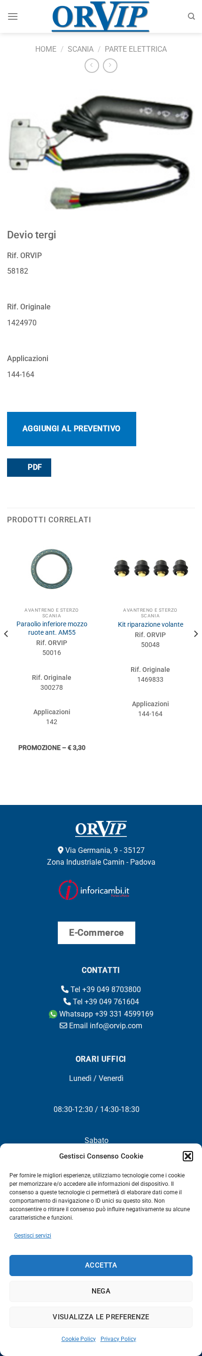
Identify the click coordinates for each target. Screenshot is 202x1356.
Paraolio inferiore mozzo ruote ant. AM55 (51, 628)
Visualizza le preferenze (101, 1317)
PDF (34, 467)
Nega (101, 1291)
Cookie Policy (79, 1339)
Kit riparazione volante (150, 624)
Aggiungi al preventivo (72, 428)
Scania (80, 49)
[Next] (195, 653)
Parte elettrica (136, 49)
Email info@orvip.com (104, 1025)
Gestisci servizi (32, 1235)
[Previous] (6, 653)
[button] (188, 1156)
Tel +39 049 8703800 (105, 989)
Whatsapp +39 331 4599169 (105, 1013)
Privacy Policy (118, 1339)
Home (45, 49)
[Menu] (12, 16)
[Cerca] (191, 16)
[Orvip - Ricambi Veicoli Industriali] (101, 16)
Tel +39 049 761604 (105, 1001)
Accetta (101, 1265)
